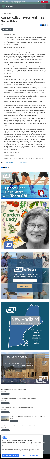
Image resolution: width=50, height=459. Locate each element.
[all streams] (48, 6)
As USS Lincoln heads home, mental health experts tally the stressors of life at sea (27, 416)
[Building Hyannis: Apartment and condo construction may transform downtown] (25, 368)
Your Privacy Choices (33, 455)
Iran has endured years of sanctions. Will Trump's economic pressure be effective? (18, 398)
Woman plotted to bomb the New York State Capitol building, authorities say (17, 407)
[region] (22, 446)
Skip (24, 455)
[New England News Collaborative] (25, 326)
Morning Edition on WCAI (22, 162)
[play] (3, 6)
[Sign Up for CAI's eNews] (25, 275)
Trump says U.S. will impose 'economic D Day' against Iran (13, 389)
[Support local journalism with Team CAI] (25, 185)
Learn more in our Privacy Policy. (29, 452)
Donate (45, 2)
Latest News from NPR (6, 13)
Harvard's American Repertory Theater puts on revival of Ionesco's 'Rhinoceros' (18, 425)
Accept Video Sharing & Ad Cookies (10, 455)
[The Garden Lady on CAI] (25, 225)
